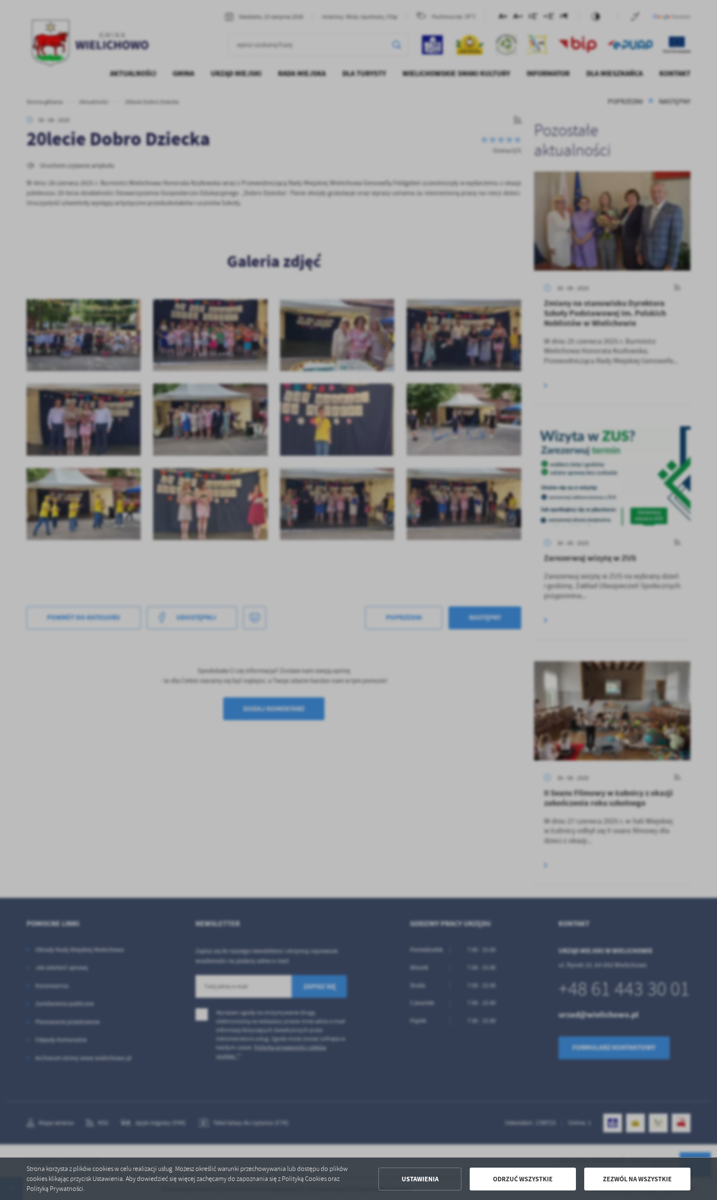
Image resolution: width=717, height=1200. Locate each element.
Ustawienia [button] (420, 1179)
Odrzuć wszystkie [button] (523, 1179)
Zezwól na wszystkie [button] (637, 1179)
